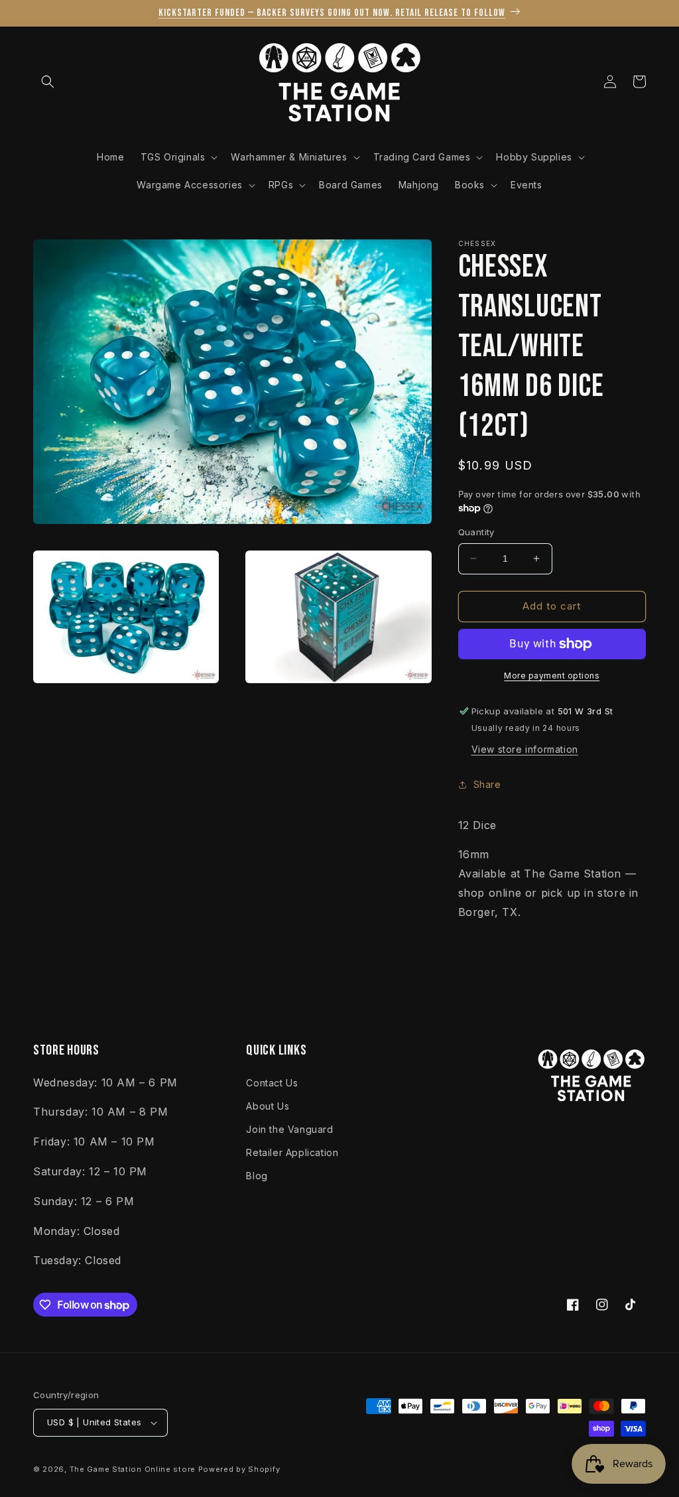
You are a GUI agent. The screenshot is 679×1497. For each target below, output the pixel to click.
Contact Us (272, 1082)
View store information (524, 749)
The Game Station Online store (133, 1469)
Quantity (476, 532)
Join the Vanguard (289, 1129)
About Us (267, 1106)
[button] (47, 81)
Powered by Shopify (239, 1469)
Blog (256, 1175)
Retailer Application (292, 1152)
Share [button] (487, 784)
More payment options (551, 676)
